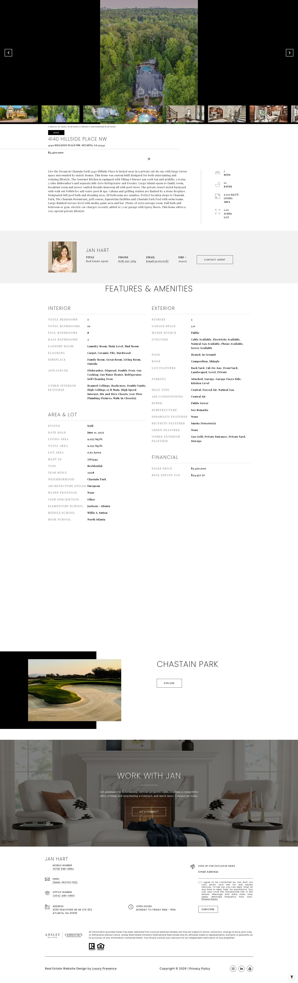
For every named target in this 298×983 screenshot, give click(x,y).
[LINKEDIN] (241, 969)
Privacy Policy (210, 899)
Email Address (208, 872)
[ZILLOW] (250, 969)
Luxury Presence (104, 968)
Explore (169, 683)
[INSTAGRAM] (233, 969)
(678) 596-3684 (127, 261)
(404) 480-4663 (63, 895)
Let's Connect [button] (149, 811)
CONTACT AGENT (215, 259)
